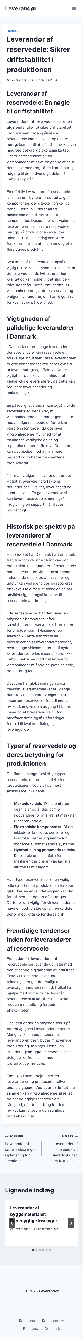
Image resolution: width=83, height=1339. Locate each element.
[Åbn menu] (74, 8)
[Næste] (71, 1223)
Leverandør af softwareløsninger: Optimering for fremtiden (21, 1149)
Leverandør (18, 80)
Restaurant (28, 1321)
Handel (12, 30)
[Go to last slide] (12, 1223)
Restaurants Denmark (41, 1328)
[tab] (33, 1250)
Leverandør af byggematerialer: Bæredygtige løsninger (33, 1214)
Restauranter (53, 1321)
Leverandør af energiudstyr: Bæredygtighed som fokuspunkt (64, 1149)
